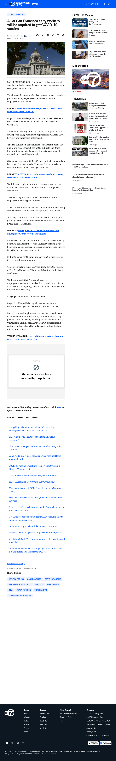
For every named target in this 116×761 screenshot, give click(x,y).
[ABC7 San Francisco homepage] (19, 4)
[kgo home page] (9, 712)
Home (26, 714)
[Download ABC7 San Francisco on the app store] (93, 743)
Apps (26, 732)
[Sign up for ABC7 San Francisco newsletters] (23, 743)
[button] (5, 4)
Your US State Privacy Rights (53, 751)
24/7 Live (35, 4)
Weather (27, 717)
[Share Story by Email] (58, 35)
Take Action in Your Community (98, 724)
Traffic (26, 721)
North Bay (43, 728)
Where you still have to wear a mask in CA (28, 430)
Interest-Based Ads (79, 751)
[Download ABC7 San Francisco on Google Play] (105, 743)
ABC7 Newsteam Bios (94, 717)
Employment (91, 732)
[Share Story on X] (43, 35)
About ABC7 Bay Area (94, 714)
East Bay (43, 717)
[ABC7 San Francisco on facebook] (7, 743)
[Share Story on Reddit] (48, 35)
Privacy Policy (9, 751)
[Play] (90, 79)
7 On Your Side (65, 717)
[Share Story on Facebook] (37, 35)
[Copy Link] (63, 35)
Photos (26, 728)
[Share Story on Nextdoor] (53, 35)
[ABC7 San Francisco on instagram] (17, 743)
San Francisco (45, 714)
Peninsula (43, 724)
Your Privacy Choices (21, 751)
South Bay (43, 721)
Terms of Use (68, 751)
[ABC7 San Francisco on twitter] (12, 743)
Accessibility (91, 728)
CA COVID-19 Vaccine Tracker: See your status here (32, 475)
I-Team (62, 721)
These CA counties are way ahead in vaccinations (32, 481)
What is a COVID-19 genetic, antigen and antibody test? (35, 532)
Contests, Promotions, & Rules (97, 735)
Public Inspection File (93, 751)
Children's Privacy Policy (36, 751)
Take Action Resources (68, 714)
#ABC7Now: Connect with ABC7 (98, 721)
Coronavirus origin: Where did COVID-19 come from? (33, 526)
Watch (26, 724)
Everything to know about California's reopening (31, 427)
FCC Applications (10, 754)
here (59, 407)
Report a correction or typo (16, 564)
